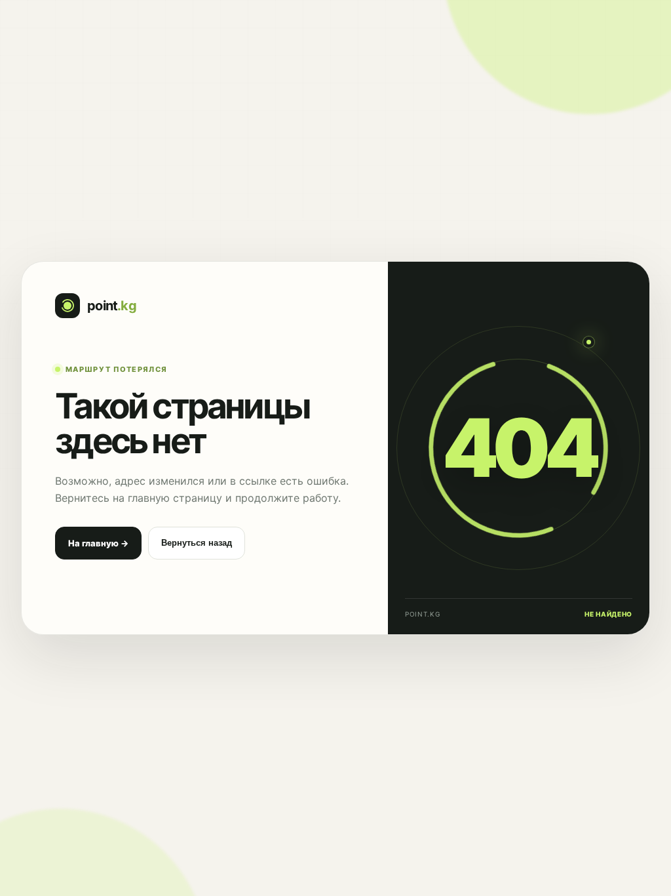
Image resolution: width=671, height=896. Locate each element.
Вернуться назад (196, 543)
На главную (98, 543)
